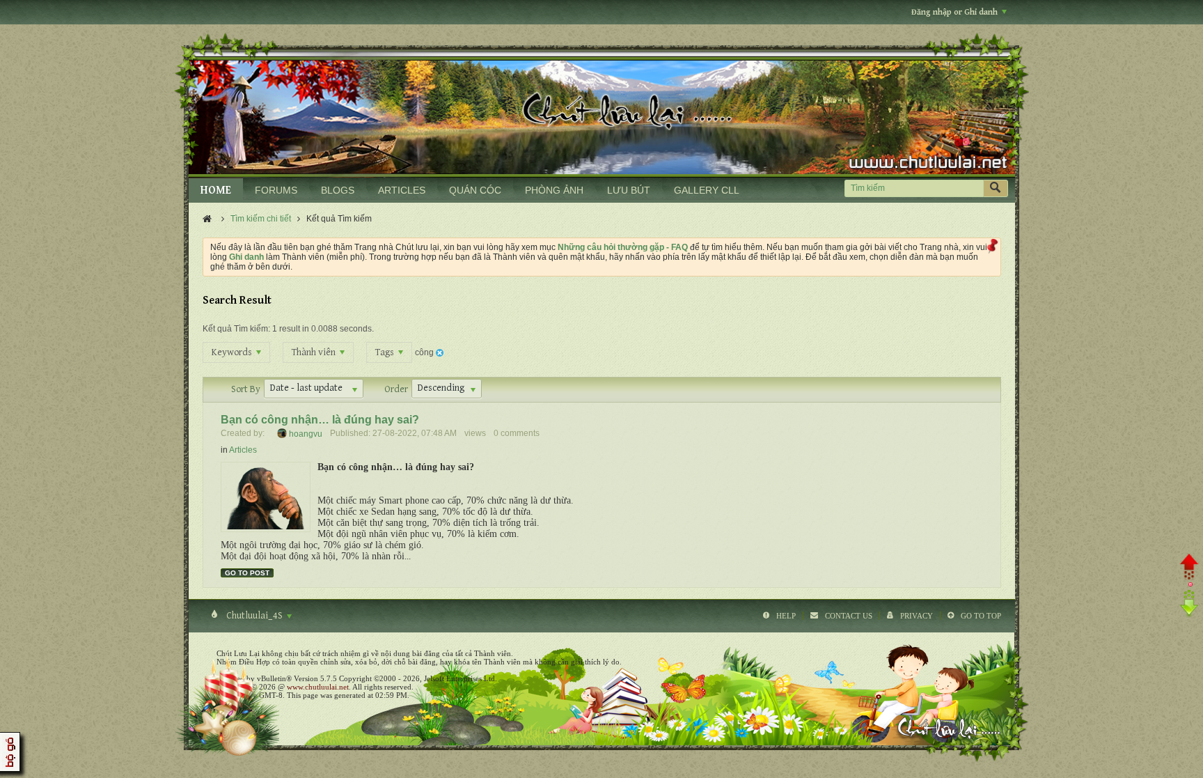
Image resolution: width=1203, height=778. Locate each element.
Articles (243, 450)
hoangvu (305, 433)
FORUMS (276, 190)
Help (786, 616)
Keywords (233, 352)
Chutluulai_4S (254, 615)
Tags (385, 352)
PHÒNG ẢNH (554, 190)
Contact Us (848, 616)
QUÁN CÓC (475, 190)
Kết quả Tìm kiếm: (236, 329)
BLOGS (337, 190)
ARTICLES (401, 190)
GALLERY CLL (706, 190)
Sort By (245, 389)
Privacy (916, 616)
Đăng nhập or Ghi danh (954, 12)
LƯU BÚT (628, 190)
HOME (215, 190)
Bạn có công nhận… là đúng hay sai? (320, 420)
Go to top (981, 616)
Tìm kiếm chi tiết (260, 219)
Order (396, 389)
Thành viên (315, 352)
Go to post (247, 573)
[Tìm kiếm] (995, 188)
